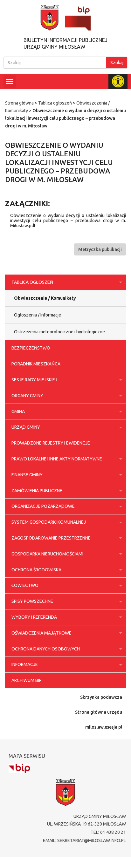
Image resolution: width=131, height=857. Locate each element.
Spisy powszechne (32, 601)
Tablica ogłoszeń (55, 102)
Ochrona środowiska (36, 569)
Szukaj (116, 62)
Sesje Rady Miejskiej (34, 379)
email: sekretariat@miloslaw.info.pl (84, 840)
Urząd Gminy (25, 427)
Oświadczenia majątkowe (41, 633)
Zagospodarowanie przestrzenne (51, 538)
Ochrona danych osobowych (45, 648)
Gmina (18, 411)
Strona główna (19, 102)
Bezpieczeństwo (30, 347)
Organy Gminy (27, 395)
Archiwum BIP (26, 680)
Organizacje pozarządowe (43, 506)
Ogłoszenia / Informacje (37, 314)
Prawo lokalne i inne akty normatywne (56, 458)
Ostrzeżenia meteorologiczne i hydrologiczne (59, 331)
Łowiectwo (24, 585)
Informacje (24, 664)
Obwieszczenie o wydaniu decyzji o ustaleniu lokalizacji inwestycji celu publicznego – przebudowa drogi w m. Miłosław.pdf (68, 220)
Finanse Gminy (27, 474)
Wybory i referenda (34, 617)
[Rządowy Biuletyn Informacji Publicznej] (19, 768)
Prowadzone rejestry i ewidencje (50, 443)
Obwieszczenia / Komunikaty (45, 298)
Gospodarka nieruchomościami (47, 553)
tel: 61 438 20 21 (108, 832)
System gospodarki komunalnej (48, 522)
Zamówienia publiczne (36, 490)
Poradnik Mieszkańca (35, 363)
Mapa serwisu (27, 756)
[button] (9, 81)
